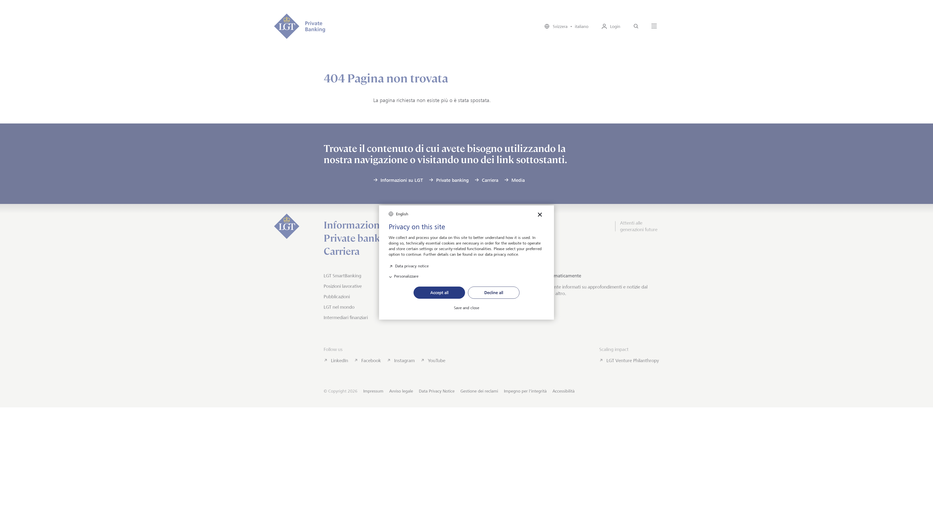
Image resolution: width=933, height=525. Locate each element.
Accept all (439, 292)
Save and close (466, 308)
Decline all (493, 292)
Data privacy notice (412, 265)
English (402, 214)
